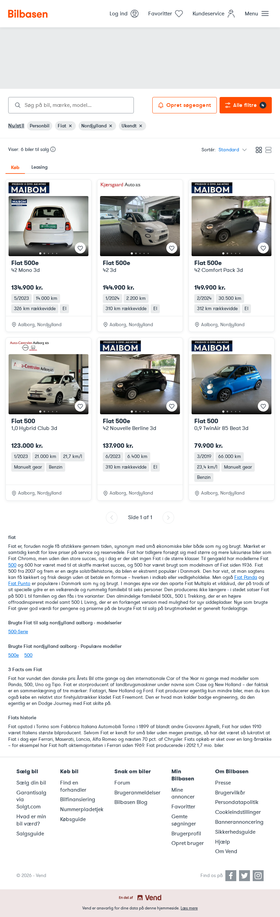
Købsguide (73, 819)
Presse (223, 783)
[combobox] (71, 105)
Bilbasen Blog (131, 802)
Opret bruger (187, 843)
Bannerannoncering (239, 822)
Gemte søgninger (183, 820)
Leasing (39, 167)
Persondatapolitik (236, 802)
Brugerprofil (186, 833)
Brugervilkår (230, 792)
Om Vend (226, 851)
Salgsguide (30, 833)
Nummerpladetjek (81, 809)
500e (13, 655)
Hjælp (222, 842)
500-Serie (18, 631)
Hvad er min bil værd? (31, 820)
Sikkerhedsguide (235, 832)
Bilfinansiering (77, 799)
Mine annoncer (183, 793)
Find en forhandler (73, 786)
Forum (122, 783)
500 (12, 565)
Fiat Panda (245, 577)
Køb (15, 167)
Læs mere (189, 908)
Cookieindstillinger (238, 812)
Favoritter (183, 806)
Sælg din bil (31, 783)
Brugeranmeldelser (137, 792)
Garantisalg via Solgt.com (31, 800)
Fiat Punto (19, 583)
